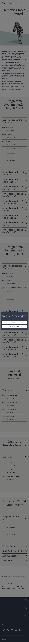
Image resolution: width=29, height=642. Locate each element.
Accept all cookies (14, 322)
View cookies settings (14, 326)
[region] (14, 321)
